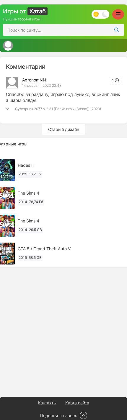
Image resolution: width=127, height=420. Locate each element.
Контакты (47, 402)
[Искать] (116, 30)
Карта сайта (77, 402)
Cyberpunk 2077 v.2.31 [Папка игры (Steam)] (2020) (58, 109)
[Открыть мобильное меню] (118, 14)
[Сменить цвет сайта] (100, 14)
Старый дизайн (63, 129)
